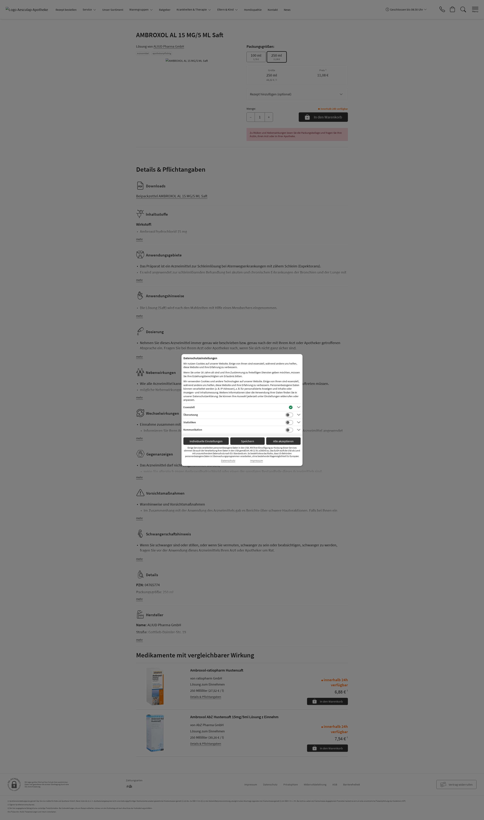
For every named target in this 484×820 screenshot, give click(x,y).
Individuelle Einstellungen (206, 441)
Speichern (247, 441)
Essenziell (189, 407)
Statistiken (189, 422)
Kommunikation (192, 429)
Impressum (256, 460)
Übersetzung (190, 414)
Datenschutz (228, 460)
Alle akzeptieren (283, 441)
